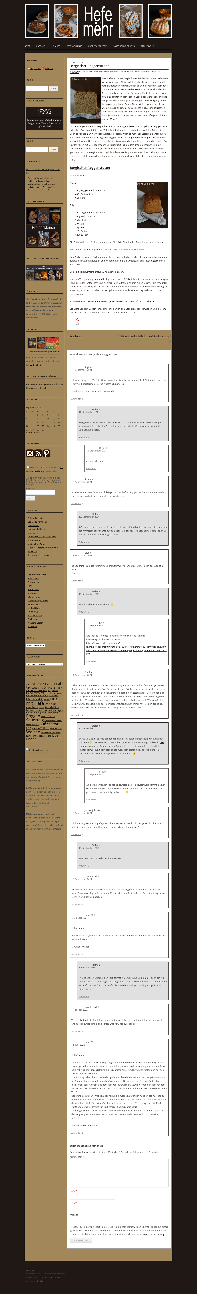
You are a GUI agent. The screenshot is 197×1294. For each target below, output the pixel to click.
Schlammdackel (35, 615)
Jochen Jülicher (92, 810)
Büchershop (35, 364)
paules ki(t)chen (35, 608)
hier (162, 742)
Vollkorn (44, 728)
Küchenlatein (34, 540)
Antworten (76, 398)
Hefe (47, 692)
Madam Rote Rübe (36, 544)
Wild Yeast (32, 626)
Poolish (136, 71)
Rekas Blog (33, 611)
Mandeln (38, 699)
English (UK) (35, 68)
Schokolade (49, 720)
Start (27, 46)
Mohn (47, 699)
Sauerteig (35, 720)
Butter (106, 71)
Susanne (88, 479)
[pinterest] (38, 456)
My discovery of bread (38, 600)
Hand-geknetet (35, 693)
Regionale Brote (87, 71)
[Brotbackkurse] (43, 246)
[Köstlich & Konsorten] (37, 750)
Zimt (40, 736)
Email (73, 1202)
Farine (30, 585)
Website (74, 1214)
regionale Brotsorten (48, 712)
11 (53, 418)
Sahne (51, 716)
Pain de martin (34, 604)
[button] (82, 320)
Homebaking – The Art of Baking (42, 536)
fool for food (33, 589)
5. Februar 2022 (79, 1009)
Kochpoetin (33, 593)
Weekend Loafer (35, 622)
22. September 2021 (81, 879)
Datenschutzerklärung (153, 1234)
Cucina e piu (33, 582)
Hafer (44, 690)
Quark (44, 710)
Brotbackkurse (74, 46)
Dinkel (48, 687)
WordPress (55, 1277)
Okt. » (37, 432)
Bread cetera (33, 578)
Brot (78, 71)
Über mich (41, 46)
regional (52, 710)
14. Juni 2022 (78, 1044)
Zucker (154, 71)
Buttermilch (114, 71)
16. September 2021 (81, 813)
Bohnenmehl (49, 684)
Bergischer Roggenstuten (90, 65)
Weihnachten (56, 728)
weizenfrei (48, 732)
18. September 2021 (89, 848)
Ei (55, 687)
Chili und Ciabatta (36, 518)
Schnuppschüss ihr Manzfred (41, 555)
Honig (53, 692)
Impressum (29, 1270)
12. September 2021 (89, 412)
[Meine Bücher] (43, 353)
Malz (29, 699)
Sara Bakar (32, 551)
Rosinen (44, 716)
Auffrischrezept (34, 684)
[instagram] (30, 456)
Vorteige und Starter (124, 46)
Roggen (142, 71)
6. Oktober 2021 (79, 917)
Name (73, 1190)
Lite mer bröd (34, 596)
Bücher (56, 46)
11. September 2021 (81, 369)
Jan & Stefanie (40, 1281)
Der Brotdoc (33, 525)
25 (53, 426)
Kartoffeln (43, 695)
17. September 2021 (96, 625)
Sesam (35, 724)
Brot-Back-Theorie (97, 46)
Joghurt (60, 693)
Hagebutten (53, 690)
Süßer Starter (43, 725)
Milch (121, 71)
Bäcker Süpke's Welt (37, 574)
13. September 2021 (89, 594)
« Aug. (29, 432)
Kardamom (32, 695)
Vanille (36, 728)
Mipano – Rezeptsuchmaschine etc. (44, 547)
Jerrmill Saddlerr (93, 1007)
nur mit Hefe (128, 71)
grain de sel (33, 533)
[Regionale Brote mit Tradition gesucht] (44, 279)
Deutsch (49, 68)
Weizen (148, 71)
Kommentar (77, 1156)
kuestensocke (91, 876)
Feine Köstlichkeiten (37, 529)
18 (53, 422)
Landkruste (74, 336)
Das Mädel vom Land (37, 521)
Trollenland (33, 619)
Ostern (41, 707)
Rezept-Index (147, 46)
